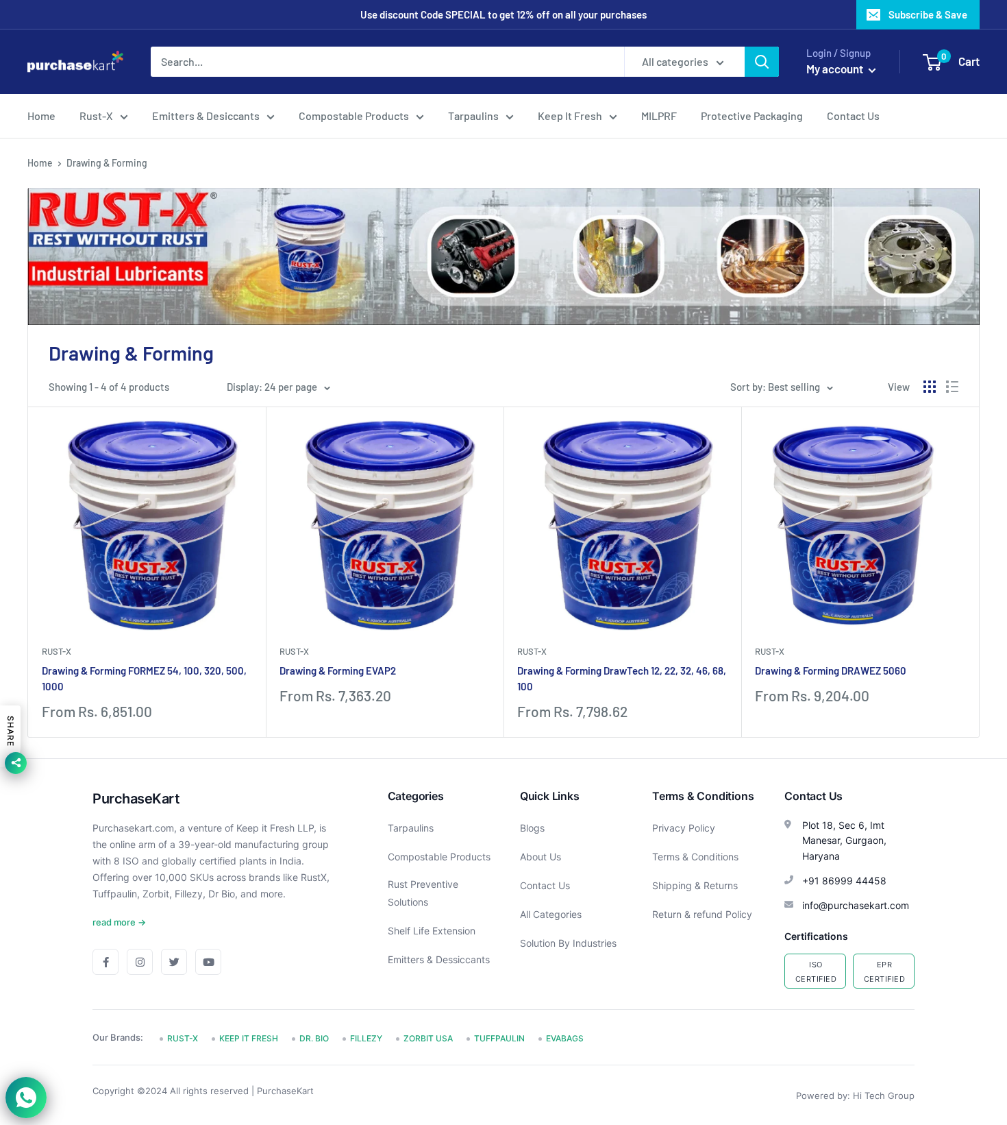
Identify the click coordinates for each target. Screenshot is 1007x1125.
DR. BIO (314, 1038)
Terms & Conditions (695, 856)
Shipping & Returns (695, 885)
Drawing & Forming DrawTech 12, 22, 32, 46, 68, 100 (621, 678)
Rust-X (96, 115)
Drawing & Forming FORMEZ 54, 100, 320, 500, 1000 (144, 678)
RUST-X (56, 651)
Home (41, 115)
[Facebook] (105, 962)
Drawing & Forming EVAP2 (337, 670)
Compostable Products (354, 115)
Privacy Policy (683, 828)
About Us (540, 856)
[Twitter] (174, 962)
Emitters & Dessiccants (439, 959)
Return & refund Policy (702, 914)
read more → (119, 922)
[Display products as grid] (929, 386)
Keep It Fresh (570, 115)
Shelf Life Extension (431, 930)
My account (835, 68)
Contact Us (853, 115)
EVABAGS (565, 1038)
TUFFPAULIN (499, 1038)
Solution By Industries (568, 943)
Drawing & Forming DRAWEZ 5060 (830, 670)
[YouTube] (208, 962)
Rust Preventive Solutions (423, 893)
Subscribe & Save (927, 14)
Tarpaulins (473, 115)
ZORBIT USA (428, 1038)
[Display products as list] (952, 386)
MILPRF (659, 115)
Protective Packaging (752, 115)
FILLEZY (366, 1038)
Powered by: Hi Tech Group (855, 1095)
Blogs (532, 828)
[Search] (762, 62)
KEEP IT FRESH (248, 1038)
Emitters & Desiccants (206, 115)
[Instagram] (140, 962)
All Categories (551, 914)
